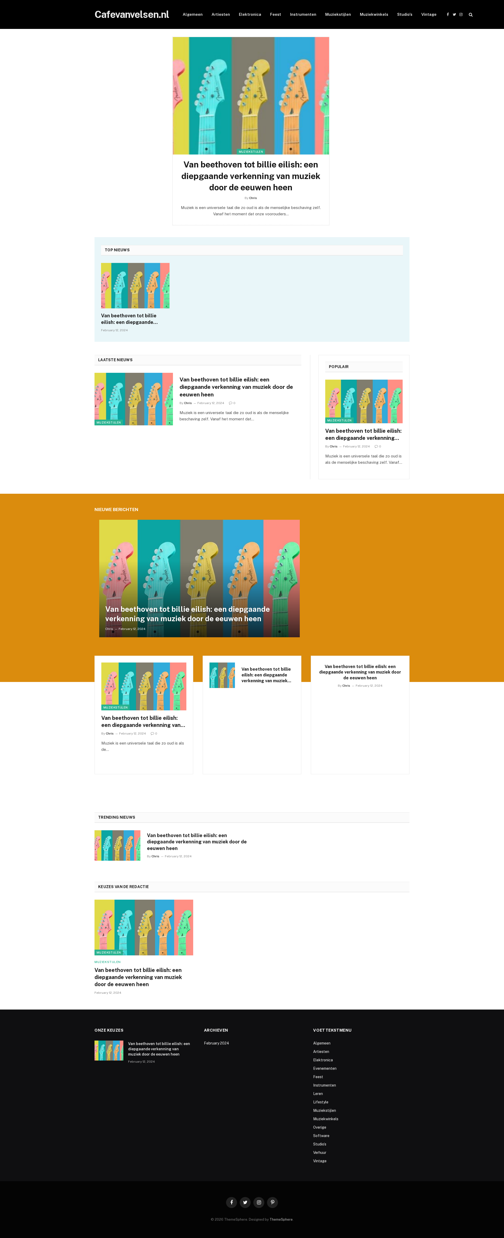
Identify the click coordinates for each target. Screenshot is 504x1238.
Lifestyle (320, 1102)
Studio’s (404, 14)
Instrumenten (303, 14)
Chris (253, 198)
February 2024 (216, 1043)
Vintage (429, 14)
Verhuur (319, 1152)
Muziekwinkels (374, 14)
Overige (319, 1127)
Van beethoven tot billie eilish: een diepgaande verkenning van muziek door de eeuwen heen (250, 176)
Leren (318, 1094)
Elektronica (250, 14)
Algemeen (193, 14)
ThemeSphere (281, 1219)
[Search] (470, 15)
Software (321, 1136)
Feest (275, 14)
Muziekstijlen (338, 14)
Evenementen (325, 1068)
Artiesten (221, 14)
